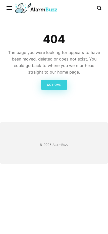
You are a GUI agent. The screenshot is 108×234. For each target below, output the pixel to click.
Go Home (54, 85)
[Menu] (10, 8)
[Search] (99, 8)
